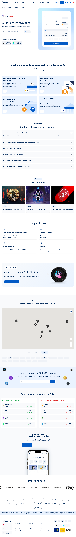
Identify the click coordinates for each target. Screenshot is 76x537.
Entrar (62, 2)
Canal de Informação (44, 530)
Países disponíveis (33, 530)
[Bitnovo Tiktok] (66, 521)
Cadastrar (56, 2)
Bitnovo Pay (18, 523)
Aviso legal (17, 528)
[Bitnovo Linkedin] (62, 521)
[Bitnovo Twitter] (59, 521)
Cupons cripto (18, 526)
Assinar (52, 381)
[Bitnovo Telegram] (69, 521)
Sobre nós (31, 526)
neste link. (68, 513)
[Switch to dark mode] (70, 2)
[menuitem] (16, 2)
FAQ (41, 523)
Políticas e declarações (20, 530)
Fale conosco (43, 528)
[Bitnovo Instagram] (55, 521)
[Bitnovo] (5, 2)
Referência (31, 523)
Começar (27, 31)
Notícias (42, 526)
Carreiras (30, 528)
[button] (73, 2)
